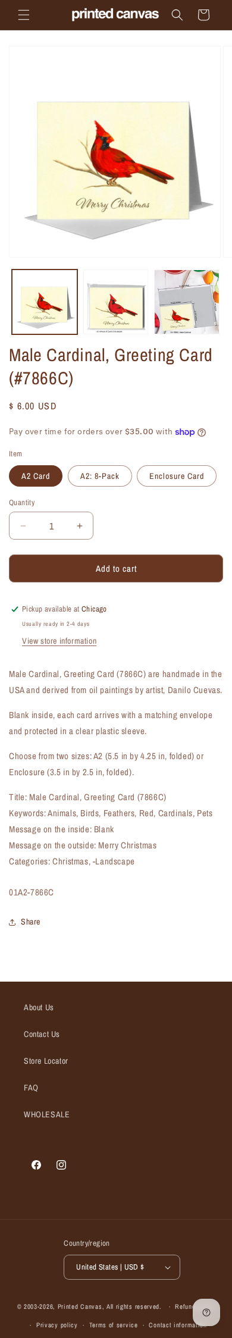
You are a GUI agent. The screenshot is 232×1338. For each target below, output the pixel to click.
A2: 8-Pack (100, 476)
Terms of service (113, 1325)
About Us (39, 1007)
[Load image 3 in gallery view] (187, 302)
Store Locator (46, 1060)
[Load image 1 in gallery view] (44, 302)
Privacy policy (57, 1325)
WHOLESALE (47, 1114)
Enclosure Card (176, 476)
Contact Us (42, 1034)
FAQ (31, 1087)
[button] (24, 15)
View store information (59, 640)
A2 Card (35, 476)
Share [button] (30, 921)
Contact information (177, 1325)
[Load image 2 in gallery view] (116, 302)
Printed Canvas (80, 1306)
